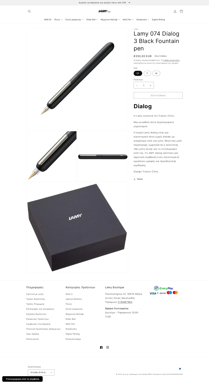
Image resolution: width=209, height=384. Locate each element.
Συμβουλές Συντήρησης (38, 324)
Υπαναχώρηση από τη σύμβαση (22, 379)
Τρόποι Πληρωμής (35, 304)
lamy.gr (126, 374)
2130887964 (125, 302)
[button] (29, 11)
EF (138, 73)
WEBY (150, 374)
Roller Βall (71, 319)
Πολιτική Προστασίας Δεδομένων (43, 329)
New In (69, 294)
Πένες (69, 304)
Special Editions (74, 299)
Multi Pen (70, 324)
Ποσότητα (138, 80)
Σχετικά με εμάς (35, 294)
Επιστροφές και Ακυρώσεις (40, 309)
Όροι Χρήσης (32, 334)
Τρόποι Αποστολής (35, 299)
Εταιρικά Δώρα (73, 339)
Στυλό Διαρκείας (74, 309)
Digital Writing (73, 334)
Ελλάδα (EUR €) (38, 372)
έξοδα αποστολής (172, 60)
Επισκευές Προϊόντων (37, 319)
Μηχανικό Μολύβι (75, 314)
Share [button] (140, 179)
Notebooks (71, 329)
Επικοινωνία (32, 339)
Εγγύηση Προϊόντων (36, 314)
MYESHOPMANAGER (175, 374)
